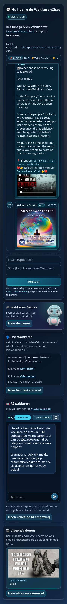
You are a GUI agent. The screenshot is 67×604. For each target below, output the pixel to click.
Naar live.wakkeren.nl (24, 390)
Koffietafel (27, 368)
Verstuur (33, 281)
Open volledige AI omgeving (29, 517)
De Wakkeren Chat (28, 171)
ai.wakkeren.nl (41, 409)
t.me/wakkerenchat (20, 31)
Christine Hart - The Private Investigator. (36, 162)
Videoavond (28, 376)
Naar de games (19, 323)
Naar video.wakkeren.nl (26, 593)
